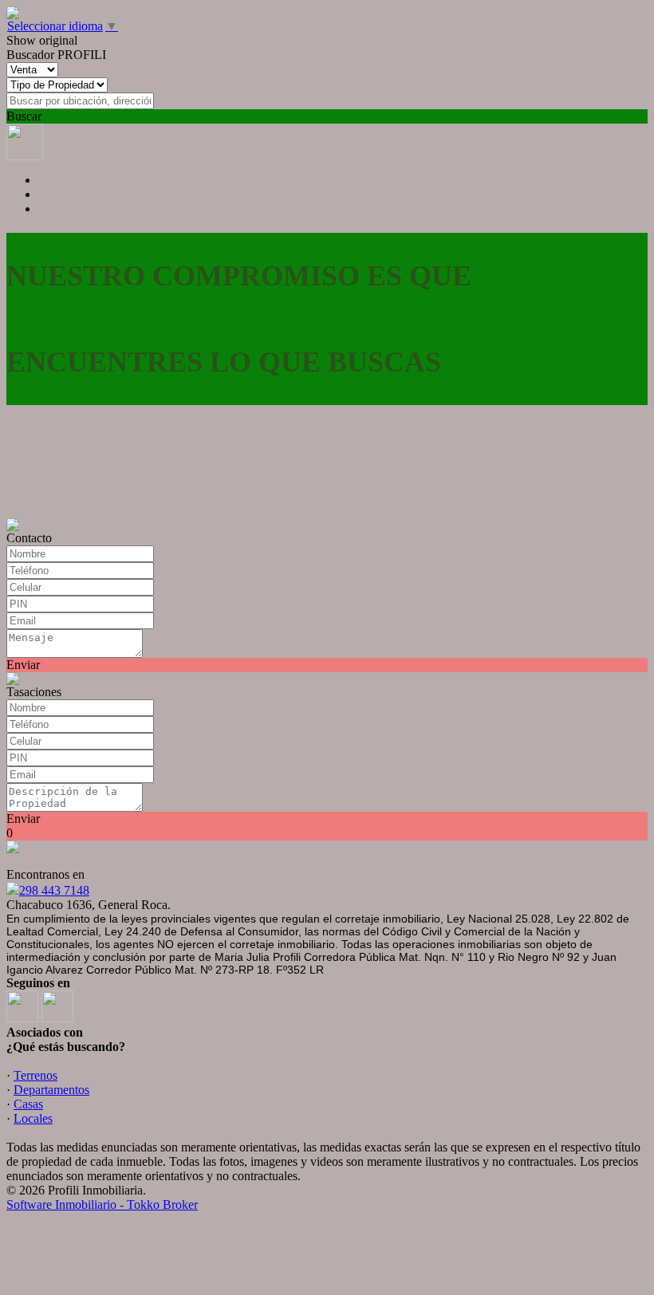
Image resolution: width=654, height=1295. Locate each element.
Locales (33, 1118)
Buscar (23, 116)
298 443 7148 (54, 890)
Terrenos (35, 1075)
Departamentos (51, 1089)
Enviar (23, 664)
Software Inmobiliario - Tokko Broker (102, 1204)
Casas (28, 1104)
